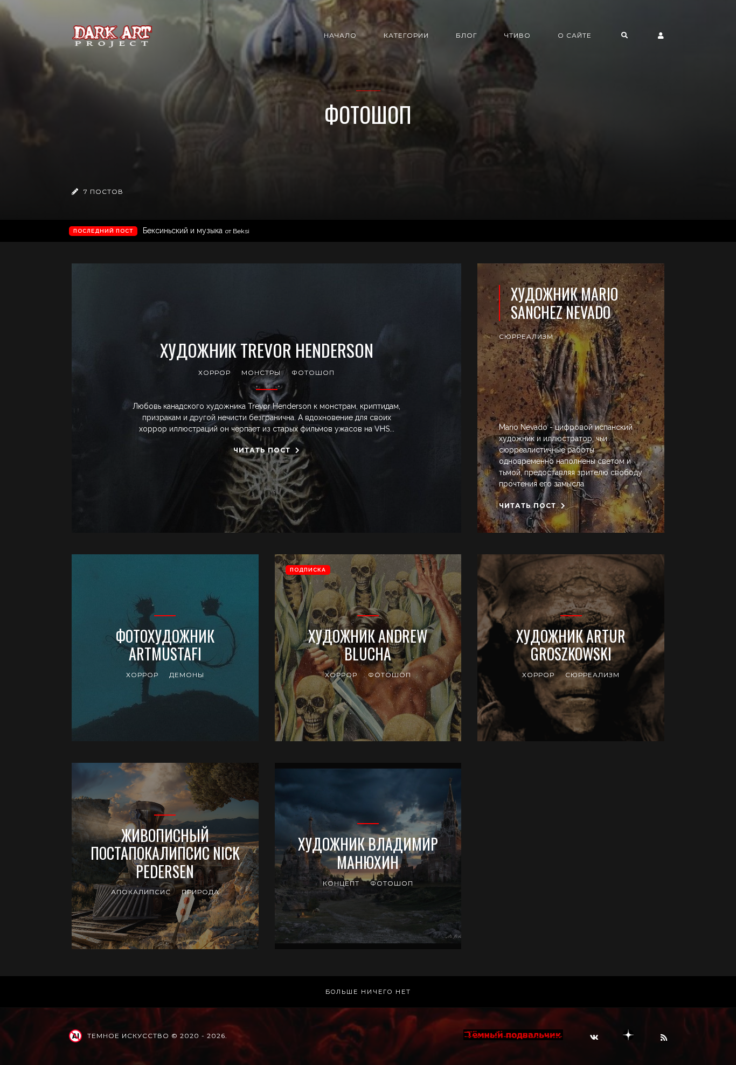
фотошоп (313, 372)
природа (200, 892)
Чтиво (517, 35)
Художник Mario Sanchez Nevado (564, 303)
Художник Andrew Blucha (367, 645)
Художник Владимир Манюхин (368, 853)
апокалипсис (141, 892)
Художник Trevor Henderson (266, 350)
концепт (341, 883)
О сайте (575, 35)
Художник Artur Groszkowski (571, 645)
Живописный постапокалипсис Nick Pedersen (165, 853)
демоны (186, 675)
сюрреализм (526, 336)
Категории (406, 35)
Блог (466, 35)
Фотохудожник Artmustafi (165, 645)
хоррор (214, 372)
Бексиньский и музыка (196, 230)
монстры (261, 372)
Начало (340, 35)
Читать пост (263, 450)
